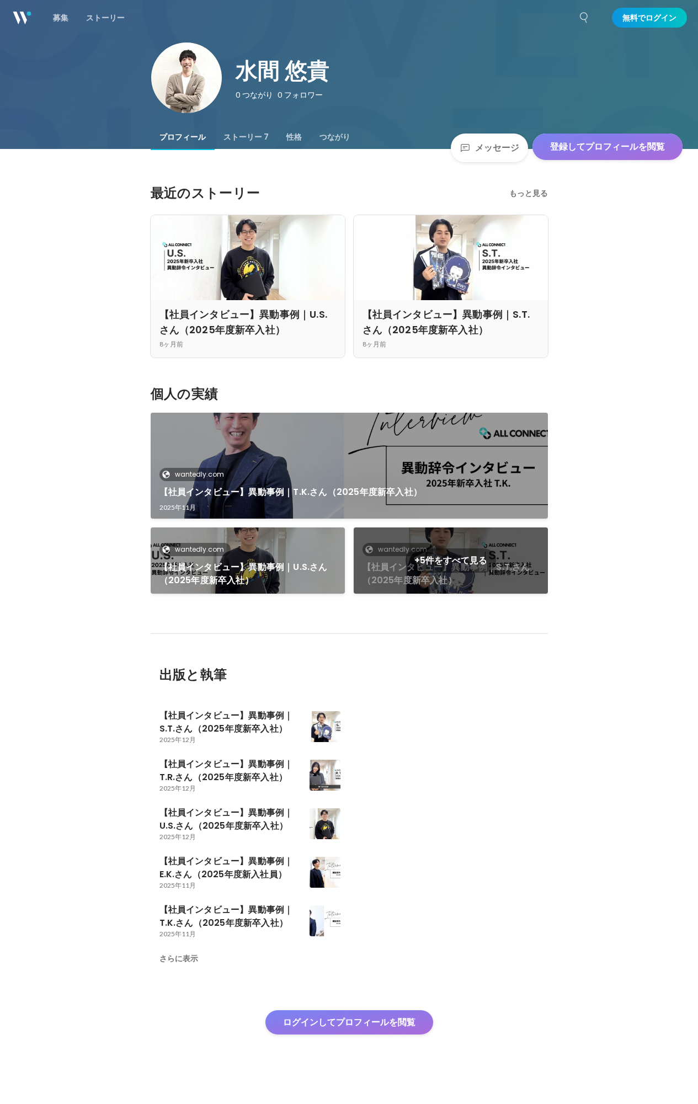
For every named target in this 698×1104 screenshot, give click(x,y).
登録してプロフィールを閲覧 (607, 146)
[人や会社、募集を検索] (584, 18)
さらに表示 (178, 958)
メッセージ (497, 147)
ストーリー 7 (246, 136)
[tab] (183, 137)
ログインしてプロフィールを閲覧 (349, 1022)
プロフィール (182, 136)
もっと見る (528, 193)
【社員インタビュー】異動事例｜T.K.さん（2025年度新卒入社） (291, 492)
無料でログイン (649, 17)
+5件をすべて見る (450, 560)
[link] (349, 466)
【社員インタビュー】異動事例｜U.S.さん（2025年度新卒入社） (243, 573)
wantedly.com (199, 474)
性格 (294, 136)
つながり (334, 136)
